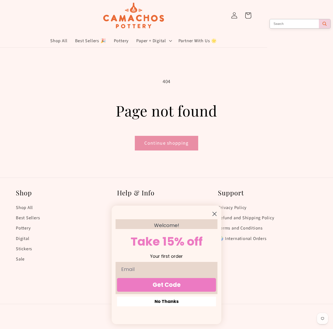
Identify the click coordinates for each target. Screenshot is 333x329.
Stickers (24, 249)
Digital (22, 238)
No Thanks (167, 301)
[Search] (324, 23)
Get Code (167, 285)
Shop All (24, 207)
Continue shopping (166, 143)
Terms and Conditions (240, 228)
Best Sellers (28, 218)
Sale (20, 259)
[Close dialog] (214, 214)
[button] (154, 40)
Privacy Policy (232, 207)
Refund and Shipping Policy (246, 218)
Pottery (23, 228)
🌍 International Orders (242, 238)
